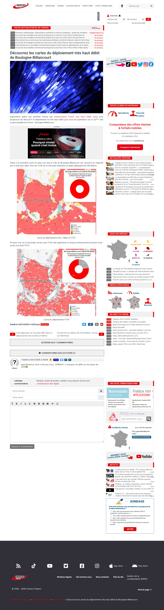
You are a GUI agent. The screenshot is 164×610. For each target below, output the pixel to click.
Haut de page (144, 590)
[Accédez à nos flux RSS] (19, 566)
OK (148, 19)
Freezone (114, 16)
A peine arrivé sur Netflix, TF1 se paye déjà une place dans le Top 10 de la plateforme (133, 471)
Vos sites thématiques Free (124, 383)
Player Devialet (119, 327)
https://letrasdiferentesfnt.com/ (125, 336)
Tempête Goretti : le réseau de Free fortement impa (133, 271)
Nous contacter (102, 577)
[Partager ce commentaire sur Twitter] (61, 360)
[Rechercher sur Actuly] (148, 419)
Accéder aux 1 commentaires (57, 342)
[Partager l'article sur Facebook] (90, 324)
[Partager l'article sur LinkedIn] (97, 324)
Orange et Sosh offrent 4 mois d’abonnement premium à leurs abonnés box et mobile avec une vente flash (133, 165)
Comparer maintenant (130, 147)
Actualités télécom (95, 32)
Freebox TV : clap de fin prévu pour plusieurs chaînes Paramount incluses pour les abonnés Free (133, 496)
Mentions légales (64, 577)
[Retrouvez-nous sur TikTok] (34, 566)
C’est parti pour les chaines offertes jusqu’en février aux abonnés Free (133, 480)
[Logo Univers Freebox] (21, 6)
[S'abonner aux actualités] (101, 324)
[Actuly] (114, 417)
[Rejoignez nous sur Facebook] (82, 566)
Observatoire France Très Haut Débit (73, 116)
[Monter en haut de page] (69, 360)
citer (56, 360)
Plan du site (118, 577)
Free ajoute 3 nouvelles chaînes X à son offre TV (134, 489)
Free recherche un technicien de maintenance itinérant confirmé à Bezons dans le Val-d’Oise (52, 40)
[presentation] (12, 404)
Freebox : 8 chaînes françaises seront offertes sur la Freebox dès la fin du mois (133, 485)
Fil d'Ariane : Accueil (21, 599)
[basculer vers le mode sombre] (122, 6)
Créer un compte (112, 23)
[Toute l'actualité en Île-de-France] (96, 27)
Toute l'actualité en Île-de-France (31, 28)
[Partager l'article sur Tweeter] (84, 324)
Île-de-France (99, 35)
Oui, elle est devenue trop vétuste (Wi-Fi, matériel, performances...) (127, 512)
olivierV (44, 324)
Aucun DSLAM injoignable (143, 427)
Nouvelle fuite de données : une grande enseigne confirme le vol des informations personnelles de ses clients (134, 174)
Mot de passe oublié (138, 23)
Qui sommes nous (84, 577)
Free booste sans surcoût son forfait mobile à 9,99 (133, 277)
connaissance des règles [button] (48, 383)
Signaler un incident (142, 437)
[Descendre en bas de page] (65, 360)
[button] (12, 404)
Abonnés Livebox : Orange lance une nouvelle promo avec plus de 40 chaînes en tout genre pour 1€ (133, 194)
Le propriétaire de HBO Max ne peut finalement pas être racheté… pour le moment (134, 178)
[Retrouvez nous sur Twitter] (66, 566)
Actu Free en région (41, 599)
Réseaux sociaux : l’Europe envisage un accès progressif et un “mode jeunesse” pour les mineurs (133, 184)
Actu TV (114, 465)
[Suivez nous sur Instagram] (97, 566)
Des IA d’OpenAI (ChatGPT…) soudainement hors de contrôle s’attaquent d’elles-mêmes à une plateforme (133, 170)
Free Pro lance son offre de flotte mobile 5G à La (132, 280)
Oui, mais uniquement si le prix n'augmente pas (131, 516)
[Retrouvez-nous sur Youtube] (50, 566)
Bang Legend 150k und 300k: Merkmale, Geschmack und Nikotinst (129, 345)
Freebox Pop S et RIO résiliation (125, 319)
